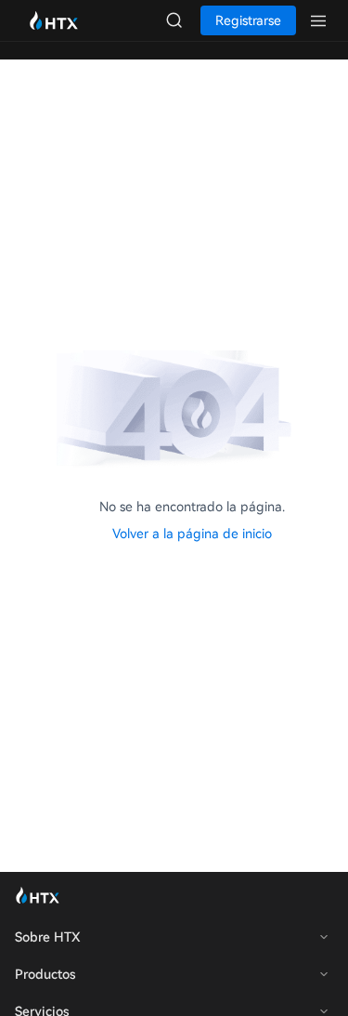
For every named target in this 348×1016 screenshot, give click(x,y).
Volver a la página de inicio (192, 533)
